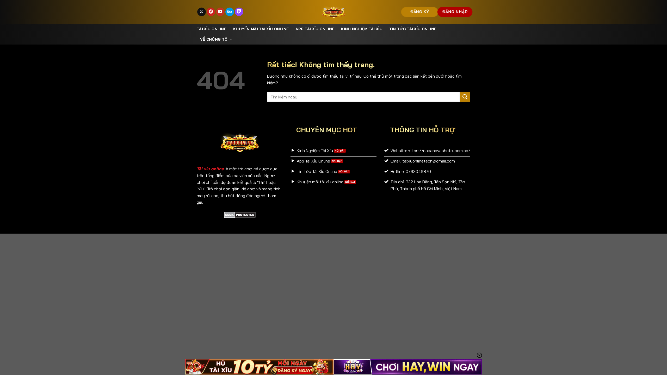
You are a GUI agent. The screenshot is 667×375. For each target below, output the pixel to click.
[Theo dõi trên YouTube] (220, 12)
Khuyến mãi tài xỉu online (261, 29)
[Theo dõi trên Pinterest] (211, 12)
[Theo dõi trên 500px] (229, 12)
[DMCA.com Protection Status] (240, 214)
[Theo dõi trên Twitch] (239, 12)
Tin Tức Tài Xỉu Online (412, 29)
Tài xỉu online (211, 29)
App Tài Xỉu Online (314, 29)
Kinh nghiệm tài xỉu (361, 29)
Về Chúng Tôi (214, 39)
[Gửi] (465, 97)
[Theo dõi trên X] (201, 12)
